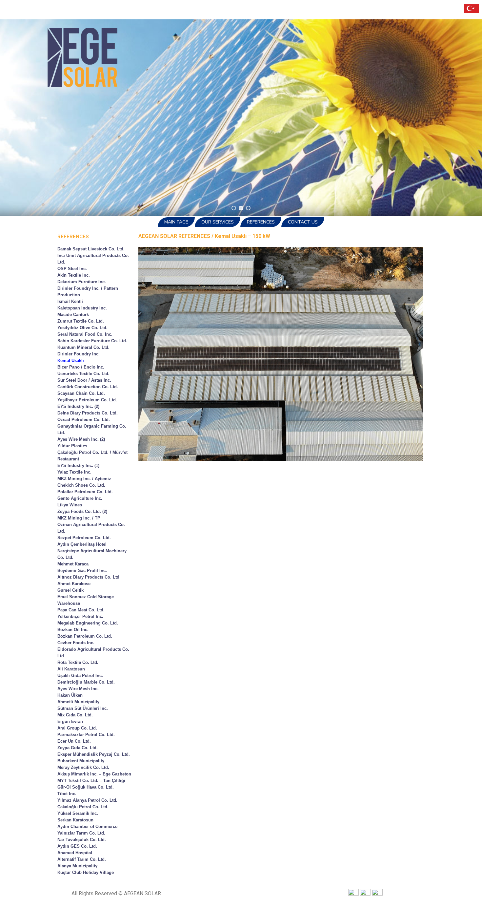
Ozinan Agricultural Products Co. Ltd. (91, 528)
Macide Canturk (73, 314)
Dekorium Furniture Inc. (81, 281)
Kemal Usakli (70, 360)
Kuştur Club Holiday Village (85, 872)
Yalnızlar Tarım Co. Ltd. (81, 833)
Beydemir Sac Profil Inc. (82, 570)
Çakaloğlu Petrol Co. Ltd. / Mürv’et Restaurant (92, 455)
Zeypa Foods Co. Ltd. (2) (82, 511)
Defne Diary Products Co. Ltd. (87, 413)
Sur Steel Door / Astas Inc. (84, 380)
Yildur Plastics (72, 445)
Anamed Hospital (74, 852)
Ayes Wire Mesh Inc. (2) (81, 439)
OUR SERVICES (217, 222)
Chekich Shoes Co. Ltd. (81, 485)
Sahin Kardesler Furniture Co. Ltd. (92, 340)
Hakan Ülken (70, 695)
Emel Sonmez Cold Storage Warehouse (85, 600)
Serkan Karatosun (75, 819)
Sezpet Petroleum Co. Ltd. (84, 537)
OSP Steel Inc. (72, 268)
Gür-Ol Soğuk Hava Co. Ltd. (85, 787)
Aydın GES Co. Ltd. (77, 846)
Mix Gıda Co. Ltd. (75, 714)
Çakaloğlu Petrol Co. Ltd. (83, 806)
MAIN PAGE (176, 222)
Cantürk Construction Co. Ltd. (87, 386)
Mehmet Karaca (73, 563)
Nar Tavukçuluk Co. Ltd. (81, 839)
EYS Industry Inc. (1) (78, 465)
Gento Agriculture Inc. (79, 498)
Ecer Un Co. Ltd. (74, 741)
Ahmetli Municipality (78, 701)
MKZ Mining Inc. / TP (78, 518)
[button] (233, 208)
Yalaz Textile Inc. (74, 472)
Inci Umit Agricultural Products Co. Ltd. (93, 259)
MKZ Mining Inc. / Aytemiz (84, 478)
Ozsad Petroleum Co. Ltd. (83, 419)
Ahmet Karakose (73, 583)
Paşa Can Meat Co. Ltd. (81, 609)
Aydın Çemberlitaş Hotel (82, 544)
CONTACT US (303, 222)
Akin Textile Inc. (73, 275)
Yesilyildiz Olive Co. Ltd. (82, 327)
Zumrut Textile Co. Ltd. (80, 321)
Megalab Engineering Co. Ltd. (87, 623)
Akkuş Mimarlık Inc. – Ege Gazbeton (94, 774)
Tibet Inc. (66, 793)
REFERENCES (261, 222)
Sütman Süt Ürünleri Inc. (82, 708)
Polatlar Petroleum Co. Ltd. (85, 491)
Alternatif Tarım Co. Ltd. (81, 859)
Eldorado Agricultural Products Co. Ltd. (93, 652)
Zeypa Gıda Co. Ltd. (77, 747)
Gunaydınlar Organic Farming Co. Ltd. (91, 429)
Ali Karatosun (71, 669)
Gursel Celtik (70, 590)
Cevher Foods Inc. (75, 642)
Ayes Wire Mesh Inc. (78, 688)
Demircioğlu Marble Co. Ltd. (86, 682)
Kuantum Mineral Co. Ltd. (83, 347)
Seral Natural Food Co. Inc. (84, 334)
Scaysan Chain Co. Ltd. (81, 393)
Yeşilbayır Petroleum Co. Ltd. (87, 399)
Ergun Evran (70, 721)
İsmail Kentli (70, 301)
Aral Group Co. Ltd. (77, 728)
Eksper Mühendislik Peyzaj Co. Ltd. (93, 754)
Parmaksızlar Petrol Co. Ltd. (86, 734)
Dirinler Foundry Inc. (78, 353)
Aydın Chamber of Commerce (87, 826)
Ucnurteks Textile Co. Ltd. (83, 373)
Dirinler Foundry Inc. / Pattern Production (87, 291)
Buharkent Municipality (80, 760)
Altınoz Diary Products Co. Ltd (88, 577)
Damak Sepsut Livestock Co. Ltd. (91, 248)
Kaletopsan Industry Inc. (82, 308)
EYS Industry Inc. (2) (78, 406)
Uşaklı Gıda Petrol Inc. (80, 675)
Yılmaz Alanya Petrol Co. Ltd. (87, 800)
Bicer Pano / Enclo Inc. (80, 367)
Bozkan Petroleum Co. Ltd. (84, 636)
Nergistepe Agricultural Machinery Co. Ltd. (92, 554)
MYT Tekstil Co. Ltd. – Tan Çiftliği (91, 780)
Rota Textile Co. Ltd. (77, 662)
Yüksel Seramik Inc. (77, 813)
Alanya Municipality (77, 865)
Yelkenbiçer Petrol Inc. (80, 616)
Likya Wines (69, 504)
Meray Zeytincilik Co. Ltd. (83, 767)
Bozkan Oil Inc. (73, 629)
